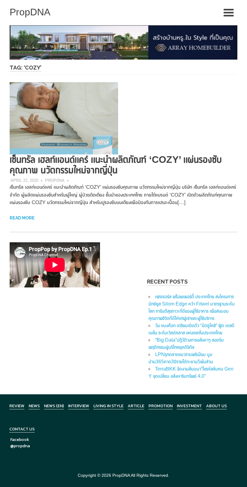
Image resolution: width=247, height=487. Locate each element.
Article (136, 406)
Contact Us (22, 429)
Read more (22, 218)
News (34, 406)
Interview (78, 406)
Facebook (19, 439)
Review (16, 406)
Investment (189, 406)
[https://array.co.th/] (123, 42)
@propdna (20, 446)
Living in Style (108, 406)
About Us (216, 406)
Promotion (161, 406)
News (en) (54, 406)
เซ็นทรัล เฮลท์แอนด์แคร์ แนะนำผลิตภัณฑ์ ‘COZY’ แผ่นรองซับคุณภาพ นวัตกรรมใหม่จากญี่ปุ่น (116, 164)
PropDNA (54, 180)
